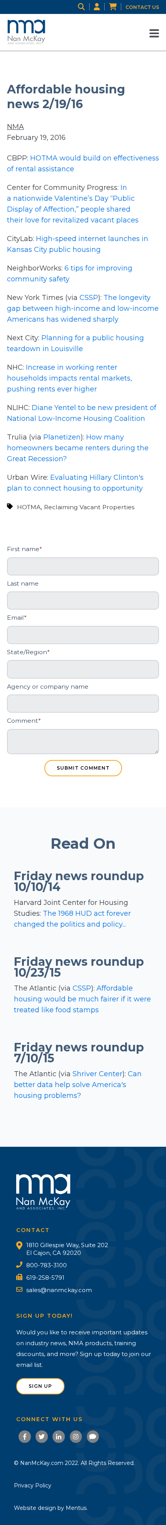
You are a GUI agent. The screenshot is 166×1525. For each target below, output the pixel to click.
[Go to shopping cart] (117, 7)
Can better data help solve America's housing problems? (78, 1085)
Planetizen (62, 437)
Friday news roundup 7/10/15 (79, 1052)
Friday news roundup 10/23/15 (79, 967)
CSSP (89, 297)
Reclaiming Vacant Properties (89, 507)
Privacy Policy (32, 1485)
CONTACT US (142, 7)
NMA (15, 126)
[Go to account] (101, 7)
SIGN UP (40, 1386)
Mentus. (77, 1507)
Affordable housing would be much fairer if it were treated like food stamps (82, 999)
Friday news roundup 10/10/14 (79, 881)
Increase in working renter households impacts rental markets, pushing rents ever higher (69, 378)
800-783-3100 (46, 1265)
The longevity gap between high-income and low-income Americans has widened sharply (83, 308)
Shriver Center (97, 1074)
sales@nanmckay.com (59, 1290)
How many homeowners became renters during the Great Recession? (78, 448)
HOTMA (29, 507)
